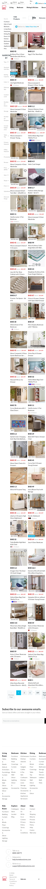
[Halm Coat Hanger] (36, 159)
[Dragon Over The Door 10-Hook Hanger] (18, 565)
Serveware (24, 799)
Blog (12, 817)
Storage (4, 799)
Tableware (33, 777)
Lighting (4, 788)
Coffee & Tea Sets (23, 772)
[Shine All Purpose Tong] (18, 484)
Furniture (14, 756)
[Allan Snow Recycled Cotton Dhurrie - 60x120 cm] (18, 677)
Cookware (24, 777)
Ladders (41, 777)
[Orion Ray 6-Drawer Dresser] (36, 348)
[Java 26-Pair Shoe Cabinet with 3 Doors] (18, 266)
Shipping (33, 814)
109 (37, 693)
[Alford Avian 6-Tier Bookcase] (18, 319)
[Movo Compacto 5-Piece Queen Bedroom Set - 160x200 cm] (18, 348)
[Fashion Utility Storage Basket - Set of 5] (36, 185)
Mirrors (41, 775)
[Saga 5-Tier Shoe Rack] (36, 49)
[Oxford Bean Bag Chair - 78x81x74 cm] (36, 374)
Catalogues (15, 809)
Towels (41, 772)
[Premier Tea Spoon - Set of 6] (18, 293)
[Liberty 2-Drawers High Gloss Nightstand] (18, 510)
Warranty (33, 833)
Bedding (14, 759)
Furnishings (6, 772)
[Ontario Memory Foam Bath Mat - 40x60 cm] (36, 103)
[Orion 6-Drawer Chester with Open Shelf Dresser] (36, 293)
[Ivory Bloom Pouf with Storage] (36, 484)
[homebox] (5, 7)
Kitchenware (25, 756)
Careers (23, 819)
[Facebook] (41, 858)
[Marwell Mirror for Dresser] (18, 374)
